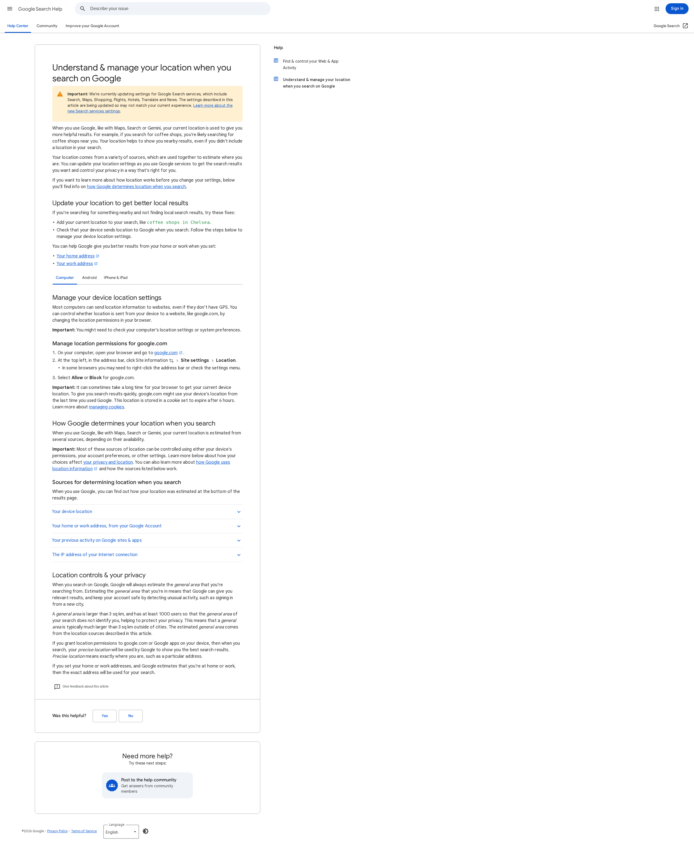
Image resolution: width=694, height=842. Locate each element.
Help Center (17, 26)
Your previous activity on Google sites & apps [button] (97, 540)
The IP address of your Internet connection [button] (94, 554)
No (130, 716)
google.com (166, 353)
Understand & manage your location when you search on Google (316, 83)
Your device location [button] (72, 511)
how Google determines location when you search (136, 186)
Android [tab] (89, 277)
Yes (105, 716)
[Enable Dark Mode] (145, 831)
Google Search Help (40, 9)
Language (116, 824)
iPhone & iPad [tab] (116, 277)
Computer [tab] (65, 277)
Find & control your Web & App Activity (311, 64)
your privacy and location (108, 462)
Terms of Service (84, 831)
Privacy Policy (57, 831)
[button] (9, 8)
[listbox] (121, 832)
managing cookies (106, 407)
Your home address (76, 256)
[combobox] (180, 8)
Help (278, 47)
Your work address (75, 263)
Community (47, 26)
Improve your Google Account (92, 26)
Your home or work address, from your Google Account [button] (107, 526)
